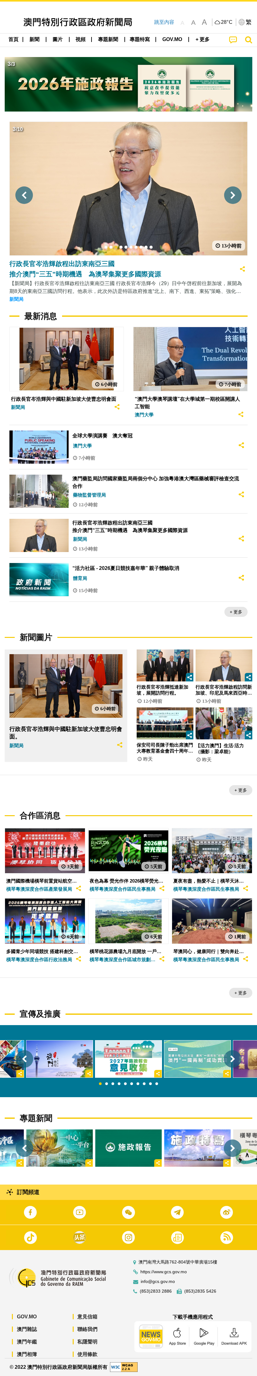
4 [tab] (119, 1084)
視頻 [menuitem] (81, 39)
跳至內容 (164, 22)
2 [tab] (106, 1084)
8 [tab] (144, 1084)
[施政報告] (128, 1148)
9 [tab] (150, 1084)
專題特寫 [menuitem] (140, 39)
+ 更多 (236, 611)
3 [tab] (113, 1084)
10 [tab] (157, 1084)
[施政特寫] (197, 1148)
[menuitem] (35, 39)
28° (227, 22)
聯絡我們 (87, 1329)
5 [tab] (125, 1084)
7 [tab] (138, 1084)
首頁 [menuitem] (13, 39)
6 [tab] (131, 1084)
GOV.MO (27, 1316)
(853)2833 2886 (156, 1291)
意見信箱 (87, 1316)
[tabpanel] (128, 1059)
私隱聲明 (87, 1341)
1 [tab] (100, 1084)
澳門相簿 (27, 1354)
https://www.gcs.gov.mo (163, 1271)
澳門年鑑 (27, 1341)
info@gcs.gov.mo (158, 1281)
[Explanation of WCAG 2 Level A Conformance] (124, 1366)
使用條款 (87, 1354)
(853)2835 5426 (200, 1291)
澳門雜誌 (27, 1329)
